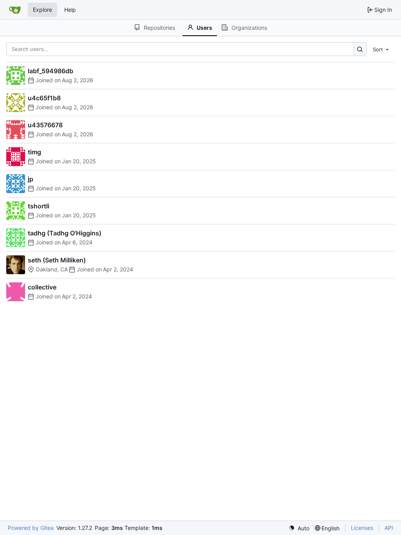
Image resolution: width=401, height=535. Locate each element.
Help (70, 9)
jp (30, 179)
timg (34, 152)
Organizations (249, 27)
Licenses (362, 527)
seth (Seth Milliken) (57, 260)
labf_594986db (50, 71)
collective (42, 287)
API (389, 527)
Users (204, 27)
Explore (42, 9)
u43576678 (45, 125)
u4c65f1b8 (44, 98)
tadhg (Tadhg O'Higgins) (64, 233)
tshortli (38, 206)
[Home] (15, 10)
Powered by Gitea (31, 527)
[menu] (381, 49)
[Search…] (360, 49)
